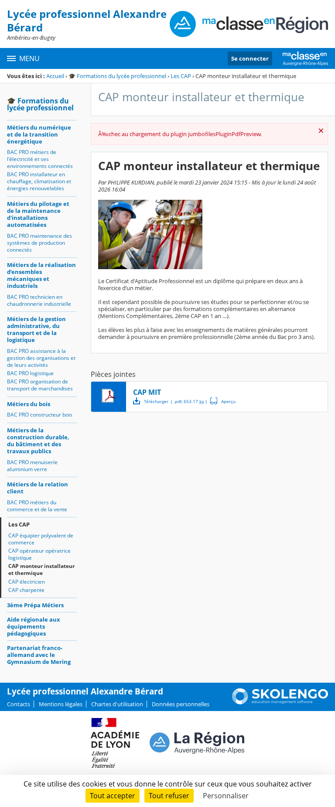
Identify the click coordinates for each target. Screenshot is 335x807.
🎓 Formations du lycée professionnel (117, 76)
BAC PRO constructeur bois (39, 414)
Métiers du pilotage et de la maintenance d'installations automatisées (38, 214)
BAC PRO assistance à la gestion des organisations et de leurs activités (41, 358)
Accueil (55, 76)
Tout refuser (169, 795)
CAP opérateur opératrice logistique (39, 554)
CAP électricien (26, 581)
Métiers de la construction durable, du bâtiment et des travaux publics (38, 440)
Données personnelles (180, 704)
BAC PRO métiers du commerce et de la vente (37, 506)
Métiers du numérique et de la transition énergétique (39, 134)
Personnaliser (226, 795)
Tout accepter (112, 795)
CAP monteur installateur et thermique (41, 569)
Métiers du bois (28, 404)
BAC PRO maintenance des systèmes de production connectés (39, 242)
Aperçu (223, 400)
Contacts (18, 704)
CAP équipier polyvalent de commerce (40, 539)
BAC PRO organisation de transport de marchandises (40, 385)
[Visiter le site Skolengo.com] (280, 702)
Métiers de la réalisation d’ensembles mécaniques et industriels (41, 275)
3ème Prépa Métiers (35, 605)
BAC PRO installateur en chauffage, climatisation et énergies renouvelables (39, 181)
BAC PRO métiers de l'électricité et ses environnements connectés (40, 159)
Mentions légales (60, 704)
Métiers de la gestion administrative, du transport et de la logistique (36, 329)
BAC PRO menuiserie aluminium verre (32, 465)
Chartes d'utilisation (117, 704)
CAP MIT (147, 392)
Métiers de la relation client (37, 487)
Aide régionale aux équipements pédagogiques (33, 626)
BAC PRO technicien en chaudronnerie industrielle (39, 300)
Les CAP (181, 76)
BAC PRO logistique (30, 373)
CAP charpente (26, 590)
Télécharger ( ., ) (175, 401)
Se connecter (250, 58)
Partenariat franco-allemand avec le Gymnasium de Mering (39, 655)
